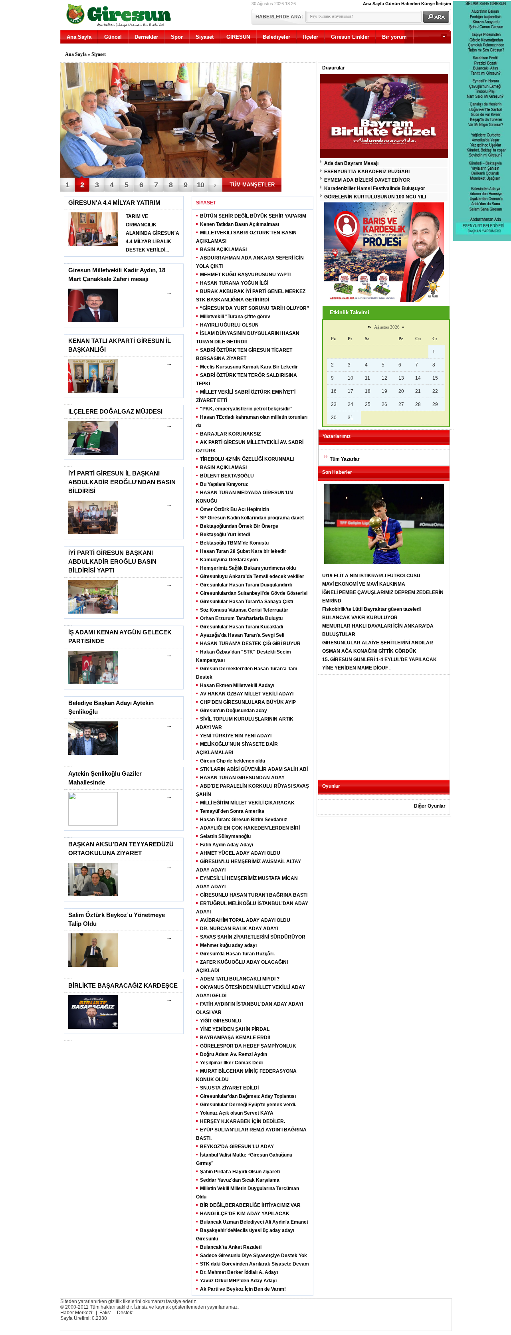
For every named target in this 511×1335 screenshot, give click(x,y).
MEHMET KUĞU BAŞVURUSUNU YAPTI (245, 274)
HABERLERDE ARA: (279, 17)
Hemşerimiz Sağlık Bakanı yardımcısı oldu (248, 568)
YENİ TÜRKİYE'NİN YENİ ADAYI (235, 736)
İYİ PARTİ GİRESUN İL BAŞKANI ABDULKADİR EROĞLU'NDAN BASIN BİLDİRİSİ (122, 482)
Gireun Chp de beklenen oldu (232, 761)
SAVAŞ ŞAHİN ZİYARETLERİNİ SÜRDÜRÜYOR (252, 937)
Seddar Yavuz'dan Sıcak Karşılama (239, 1180)
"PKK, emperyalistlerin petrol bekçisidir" (246, 409)
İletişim (443, 3)
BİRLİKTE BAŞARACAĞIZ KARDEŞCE (123, 985)
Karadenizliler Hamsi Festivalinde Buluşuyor (374, 188)
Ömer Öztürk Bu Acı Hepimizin (234, 509)
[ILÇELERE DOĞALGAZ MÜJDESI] (93, 453)
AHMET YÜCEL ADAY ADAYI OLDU (240, 853)
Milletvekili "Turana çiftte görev (235, 316)
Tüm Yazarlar (345, 459)
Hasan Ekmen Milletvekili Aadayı (237, 685)
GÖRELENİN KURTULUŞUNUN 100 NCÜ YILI (375, 197)
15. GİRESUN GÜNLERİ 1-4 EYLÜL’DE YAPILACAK (379, 659)
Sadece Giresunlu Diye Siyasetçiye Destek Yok (253, 1255)
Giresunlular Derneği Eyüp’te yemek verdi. (248, 1104)
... (169, 292)
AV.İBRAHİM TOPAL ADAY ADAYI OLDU (245, 920)
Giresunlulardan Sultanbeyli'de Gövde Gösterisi (253, 593)
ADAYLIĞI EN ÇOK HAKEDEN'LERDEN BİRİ (250, 828)
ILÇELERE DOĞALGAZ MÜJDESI (115, 411)
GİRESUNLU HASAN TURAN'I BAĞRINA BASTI (253, 895)
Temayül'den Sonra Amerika (232, 811)
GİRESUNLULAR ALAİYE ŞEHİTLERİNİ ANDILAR (377, 643)
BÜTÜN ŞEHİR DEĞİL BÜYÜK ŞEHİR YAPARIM (253, 216)
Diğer (416, 50)
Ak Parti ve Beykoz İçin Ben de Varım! (243, 1289)
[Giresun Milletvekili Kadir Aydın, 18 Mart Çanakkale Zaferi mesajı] (93, 320)
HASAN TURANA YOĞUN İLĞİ (234, 283)
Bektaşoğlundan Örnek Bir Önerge (239, 526)
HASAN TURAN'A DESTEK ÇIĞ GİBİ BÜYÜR (250, 643)
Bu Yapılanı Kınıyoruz (224, 484)
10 (200, 185)
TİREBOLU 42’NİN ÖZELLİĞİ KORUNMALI (247, 459)
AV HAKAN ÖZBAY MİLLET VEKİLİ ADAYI (246, 694)
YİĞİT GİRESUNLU (221, 1021)
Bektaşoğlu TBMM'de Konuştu (234, 543)
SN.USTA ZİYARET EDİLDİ (229, 1088)
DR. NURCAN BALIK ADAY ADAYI (239, 928)
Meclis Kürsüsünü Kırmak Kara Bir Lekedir (249, 367)
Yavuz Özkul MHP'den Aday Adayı (238, 1281)
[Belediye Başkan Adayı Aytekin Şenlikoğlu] (93, 753)
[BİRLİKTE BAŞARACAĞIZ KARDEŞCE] (93, 1027)
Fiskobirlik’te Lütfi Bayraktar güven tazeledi (371, 609)
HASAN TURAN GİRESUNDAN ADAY (242, 777)
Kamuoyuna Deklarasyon (229, 560)
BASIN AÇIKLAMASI (223, 249)
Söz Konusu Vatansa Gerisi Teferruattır (244, 610)
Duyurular (333, 68)
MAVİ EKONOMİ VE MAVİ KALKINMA (363, 584)
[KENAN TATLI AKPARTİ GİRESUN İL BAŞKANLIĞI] (93, 391)
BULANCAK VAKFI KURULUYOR (360, 617)
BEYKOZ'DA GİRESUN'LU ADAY (237, 1146)
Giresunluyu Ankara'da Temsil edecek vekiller (252, 576)
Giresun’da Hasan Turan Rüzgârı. (237, 954)
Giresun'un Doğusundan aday (233, 710)
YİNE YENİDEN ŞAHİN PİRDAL (234, 1029)
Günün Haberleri (402, 3)
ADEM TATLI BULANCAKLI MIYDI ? (239, 979)
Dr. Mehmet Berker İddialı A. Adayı (239, 1272)
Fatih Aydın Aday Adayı (226, 845)
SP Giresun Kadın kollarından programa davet (252, 518)
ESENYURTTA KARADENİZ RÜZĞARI (367, 171)
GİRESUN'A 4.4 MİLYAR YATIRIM (114, 203)
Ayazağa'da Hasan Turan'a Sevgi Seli (242, 635)
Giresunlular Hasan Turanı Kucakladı (241, 627)
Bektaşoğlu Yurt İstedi (225, 534)
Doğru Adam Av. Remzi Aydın (233, 1054)
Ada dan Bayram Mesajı (351, 163)
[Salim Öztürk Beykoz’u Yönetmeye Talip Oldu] (93, 965)
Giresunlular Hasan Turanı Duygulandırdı (246, 585)
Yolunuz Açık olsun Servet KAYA (236, 1113)
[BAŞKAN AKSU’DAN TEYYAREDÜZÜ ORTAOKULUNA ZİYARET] (93, 894)
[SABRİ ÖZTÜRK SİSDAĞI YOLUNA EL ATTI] (170, 121)
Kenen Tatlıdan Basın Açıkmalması (239, 224)
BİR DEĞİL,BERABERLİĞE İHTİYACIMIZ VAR (250, 1205)
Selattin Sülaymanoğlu (225, 836)
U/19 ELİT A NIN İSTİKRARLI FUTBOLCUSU (371, 575)
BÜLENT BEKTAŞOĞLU (227, 476)
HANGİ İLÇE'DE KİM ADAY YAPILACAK (244, 1213)
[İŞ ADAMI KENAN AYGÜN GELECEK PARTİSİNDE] (93, 682)
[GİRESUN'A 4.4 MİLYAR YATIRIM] (93, 244)
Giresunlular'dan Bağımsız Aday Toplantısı (248, 1096)
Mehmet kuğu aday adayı (228, 945)
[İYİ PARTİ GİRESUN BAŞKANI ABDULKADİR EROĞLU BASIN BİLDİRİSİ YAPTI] (93, 612)
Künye (428, 3)
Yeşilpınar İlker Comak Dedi (231, 1063)
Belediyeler (276, 37)
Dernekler (146, 37)
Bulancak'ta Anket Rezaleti (230, 1247)
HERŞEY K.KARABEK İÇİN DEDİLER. (242, 1121)
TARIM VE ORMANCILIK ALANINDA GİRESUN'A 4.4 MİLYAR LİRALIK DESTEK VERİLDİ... (152, 233)
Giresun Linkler (350, 37)
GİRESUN (238, 37)
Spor (177, 37)
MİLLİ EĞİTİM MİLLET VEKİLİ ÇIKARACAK (247, 803)
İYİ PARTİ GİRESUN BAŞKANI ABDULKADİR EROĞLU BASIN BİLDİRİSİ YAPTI (112, 562)
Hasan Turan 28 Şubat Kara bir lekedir (243, 551)
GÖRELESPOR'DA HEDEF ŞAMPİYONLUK (248, 1046)
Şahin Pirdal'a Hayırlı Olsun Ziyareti (240, 1172)
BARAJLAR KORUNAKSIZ (230, 434)
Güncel (113, 37)
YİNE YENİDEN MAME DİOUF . (356, 668)
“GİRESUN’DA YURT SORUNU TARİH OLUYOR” (254, 308)
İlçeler (310, 37)
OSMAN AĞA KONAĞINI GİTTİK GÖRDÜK (369, 651)
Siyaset (205, 37)
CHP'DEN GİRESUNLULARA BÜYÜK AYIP (248, 702)
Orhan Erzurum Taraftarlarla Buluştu (241, 618)
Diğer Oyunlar (430, 806)
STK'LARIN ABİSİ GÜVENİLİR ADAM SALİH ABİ (254, 769)
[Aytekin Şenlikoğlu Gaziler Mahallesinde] (93, 824)
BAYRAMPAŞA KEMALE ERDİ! (235, 1037)
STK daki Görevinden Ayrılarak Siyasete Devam (254, 1264)
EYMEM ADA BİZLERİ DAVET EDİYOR (367, 180)
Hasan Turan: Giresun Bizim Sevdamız (243, 819)
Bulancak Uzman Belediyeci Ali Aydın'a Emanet (254, 1222)
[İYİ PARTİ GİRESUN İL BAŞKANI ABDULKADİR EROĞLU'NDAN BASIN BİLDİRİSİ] (93, 532)
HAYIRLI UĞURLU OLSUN (229, 325)
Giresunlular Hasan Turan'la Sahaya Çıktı (246, 601)
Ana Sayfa (373, 3)
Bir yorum (394, 37)
